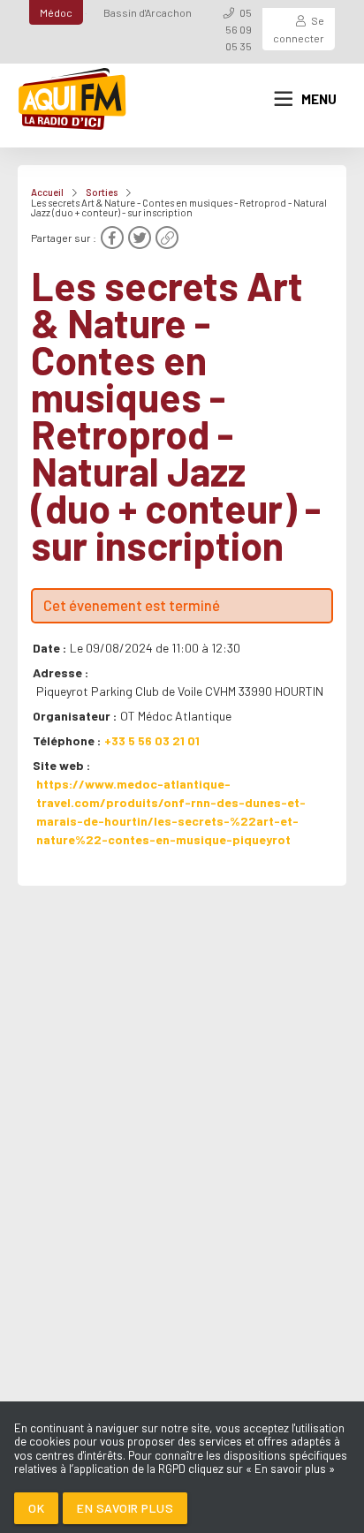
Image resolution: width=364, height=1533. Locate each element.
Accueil (47, 192)
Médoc (56, 12)
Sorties (102, 192)
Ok (36, 1507)
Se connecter (298, 28)
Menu (319, 99)
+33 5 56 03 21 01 (152, 740)
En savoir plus (125, 1507)
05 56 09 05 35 (238, 29)
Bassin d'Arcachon (147, 12)
